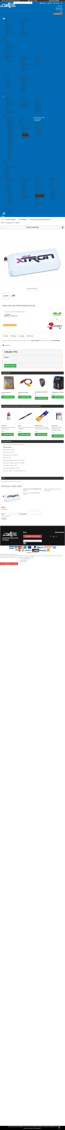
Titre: (3, 514)
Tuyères (23, 29)
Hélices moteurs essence (10, 106)
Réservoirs (23, 184)
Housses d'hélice (25, 105)
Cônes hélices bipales (38, 103)
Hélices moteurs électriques (10, 103)
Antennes (7, 169)
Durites (22, 186)
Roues (51, 184)
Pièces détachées (24, 131)
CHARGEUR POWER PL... (41, 392)
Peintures (37, 198)
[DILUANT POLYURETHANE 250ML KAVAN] (8, 416)
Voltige (6, 21)
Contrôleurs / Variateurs (9, 48)
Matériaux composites (38, 201)
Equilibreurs (23, 107)
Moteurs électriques (10, 56)
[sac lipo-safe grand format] (8, 382)
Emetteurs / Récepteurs (11, 166)
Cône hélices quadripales (38, 109)
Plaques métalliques (38, 204)
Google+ (22, 336)
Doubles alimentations (38, 127)
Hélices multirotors (10, 113)
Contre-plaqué (38, 196)
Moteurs (7, 55)
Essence (7, 59)
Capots (22, 24)
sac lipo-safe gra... (6, 392)
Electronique (11, 145)
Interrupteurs (11, 198)
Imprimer (7, 345)
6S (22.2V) (7, 84)
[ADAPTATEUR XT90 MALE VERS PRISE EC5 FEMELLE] (42, 416)
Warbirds (7, 23)
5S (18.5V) (7, 82)
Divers (22, 37)
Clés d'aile (23, 34)
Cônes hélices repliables (38, 100)
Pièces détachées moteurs (25, 64)
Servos (21, 117)
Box (36, 125)
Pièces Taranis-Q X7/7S (10, 155)
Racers (7, 26)
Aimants (37, 199)
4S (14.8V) (7, 81)
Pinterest (30, 336)
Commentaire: (23, 514)
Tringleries (8, 189)
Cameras (7, 164)
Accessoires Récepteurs (9, 121)
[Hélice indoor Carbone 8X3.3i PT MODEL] (25, 416)
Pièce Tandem (10, 159)
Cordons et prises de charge (25, 84)
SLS (57, 319)
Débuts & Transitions (10, 27)
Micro (20, 122)
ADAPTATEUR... (39, 425)
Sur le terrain (54, 196)
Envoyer (4, 518)
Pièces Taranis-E (10, 150)
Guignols (8, 184)
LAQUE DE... (55, 425)
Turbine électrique (9, 61)
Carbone (37, 183)
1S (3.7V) (7, 76)
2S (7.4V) (7, 78)
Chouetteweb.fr (35, 552)
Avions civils (8, 24)
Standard (21, 119)
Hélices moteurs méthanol (10, 100)
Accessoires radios (11, 142)
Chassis (8, 44)
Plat (20, 125)
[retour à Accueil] (2, 219)
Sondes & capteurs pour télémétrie (11, 138)
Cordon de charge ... (23, 392)
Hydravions (8, 29)
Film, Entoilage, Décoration (39, 188)
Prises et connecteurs (11, 200)
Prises (36, 61)
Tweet (6, 336)
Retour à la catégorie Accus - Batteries (10, 222)
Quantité (6, 357)
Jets (6, 35)
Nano (20, 123)
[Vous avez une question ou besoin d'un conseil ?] (54, 325)
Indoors (7, 31)
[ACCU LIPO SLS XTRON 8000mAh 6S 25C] (6, 296)
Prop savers (38, 62)
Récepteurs (9, 119)
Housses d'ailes (24, 32)
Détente (7, 34)
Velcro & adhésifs (39, 192)
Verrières (23, 23)
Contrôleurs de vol (10, 46)
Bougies (23, 70)
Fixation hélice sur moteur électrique (25, 103)
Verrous (8, 190)
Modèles (7, 172)
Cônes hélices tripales (38, 106)
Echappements (24, 59)
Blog (24, 532)
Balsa (36, 195)
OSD (6, 170)
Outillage (53, 195)
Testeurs (23, 82)
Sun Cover (23, 31)
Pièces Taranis (9, 147)
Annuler (3, 564)
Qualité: (3, 507)
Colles (36, 181)
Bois (36, 193)
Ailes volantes (8, 32)
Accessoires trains (54, 186)
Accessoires (9, 52)
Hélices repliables (10, 111)
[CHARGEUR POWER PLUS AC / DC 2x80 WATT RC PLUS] (42, 382)
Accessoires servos (25, 138)
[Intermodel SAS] (5, 5)
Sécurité (23, 91)
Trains (22, 26)
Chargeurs (23, 79)
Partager (13, 336)
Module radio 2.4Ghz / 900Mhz (10, 124)
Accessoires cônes (38, 112)
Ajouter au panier (12, 564)
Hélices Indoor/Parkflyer (10, 109)
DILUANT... (4, 425)
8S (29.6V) (7, 85)
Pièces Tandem (24, 134)
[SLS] (57, 314)
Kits (6, 20)
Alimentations (24, 81)
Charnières (9, 187)
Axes (36, 59)
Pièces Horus (11, 152)
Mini (20, 120)
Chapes (8, 186)
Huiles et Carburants (23, 61)
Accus (6, 75)
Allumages (23, 67)
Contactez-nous (32, 536)
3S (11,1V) (7, 79)
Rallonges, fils (10, 203)
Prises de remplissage (24, 188)
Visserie (37, 186)
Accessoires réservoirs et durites (24, 192)
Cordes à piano (38, 184)
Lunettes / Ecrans (9, 167)
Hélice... (20, 425)
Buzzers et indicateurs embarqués (23, 88)
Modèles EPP (24, 35)
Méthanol (7, 58)
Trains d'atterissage (52, 182)
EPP (36, 190)
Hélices (8, 50)
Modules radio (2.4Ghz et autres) (11, 134)
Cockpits (23, 27)
